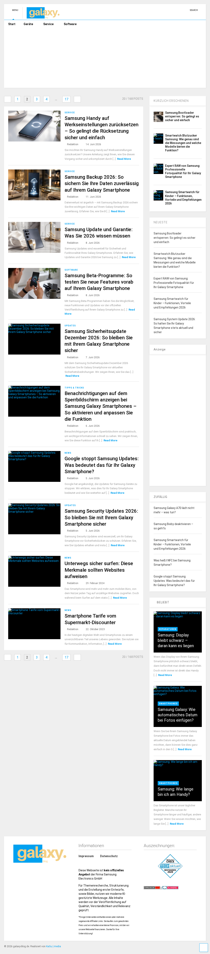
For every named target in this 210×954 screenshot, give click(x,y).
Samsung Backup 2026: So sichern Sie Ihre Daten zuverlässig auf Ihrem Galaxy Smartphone (102, 183)
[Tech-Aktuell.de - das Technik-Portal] (170, 866)
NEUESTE (161, 222)
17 (66, 99)
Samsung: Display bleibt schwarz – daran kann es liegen (176, 640)
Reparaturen (167, 629)
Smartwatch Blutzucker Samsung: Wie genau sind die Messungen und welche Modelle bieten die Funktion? (183, 143)
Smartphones (168, 703)
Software (70, 24)
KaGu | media (53, 946)
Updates (70, 326)
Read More (124, 158)
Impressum (86, 856)
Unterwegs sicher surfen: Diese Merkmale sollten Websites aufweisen (99, 570)
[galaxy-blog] (40, 17)
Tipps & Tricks (74, 388)
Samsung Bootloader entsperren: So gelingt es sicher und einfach (182, 116)
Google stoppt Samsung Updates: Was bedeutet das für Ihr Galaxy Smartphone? (102, 465)
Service (48, 24)
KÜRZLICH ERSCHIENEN (171, 100)
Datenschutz (109, 856)
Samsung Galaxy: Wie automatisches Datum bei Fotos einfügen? (177, 715)
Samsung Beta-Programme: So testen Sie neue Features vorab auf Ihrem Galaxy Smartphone (99, 282)
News (68, 453)
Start (11, 24)
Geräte (28, 24)
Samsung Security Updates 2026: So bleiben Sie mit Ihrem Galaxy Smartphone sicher (101, 517)
